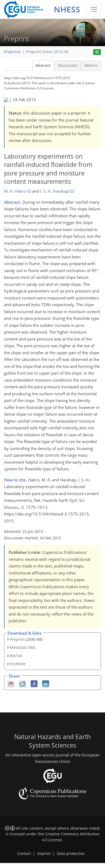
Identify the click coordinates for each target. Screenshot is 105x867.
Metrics (91, 65)
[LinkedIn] (45, 683)
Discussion (68, 65)
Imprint (44, 853)
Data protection (71, 853)
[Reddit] (22, 683)
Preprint (17, 639)
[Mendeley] (11, 683)
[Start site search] (97, 52)
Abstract (43, 65)
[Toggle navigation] (94, 9)
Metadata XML (23, 647)
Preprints (12, 51)
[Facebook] (34, 683)
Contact (24, 853)
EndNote (18, 663)
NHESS (67, 9)
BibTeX (16, 655)
